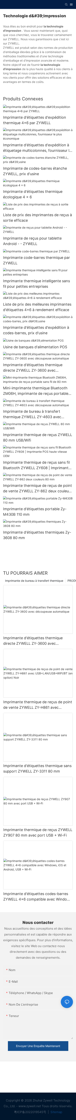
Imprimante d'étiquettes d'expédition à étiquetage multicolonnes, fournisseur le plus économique (37, 148)
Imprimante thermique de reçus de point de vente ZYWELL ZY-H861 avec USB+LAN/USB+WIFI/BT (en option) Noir (37, 705)
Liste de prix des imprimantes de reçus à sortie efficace (37, 217)
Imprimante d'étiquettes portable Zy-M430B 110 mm (34, 512)
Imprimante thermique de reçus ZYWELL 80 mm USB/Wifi (37, 437)
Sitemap (56, 1112)
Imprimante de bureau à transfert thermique (34, 580)
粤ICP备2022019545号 (30, 1112)
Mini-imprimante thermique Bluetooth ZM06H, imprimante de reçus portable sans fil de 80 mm (35, 391)
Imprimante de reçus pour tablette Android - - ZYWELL (32, 241)
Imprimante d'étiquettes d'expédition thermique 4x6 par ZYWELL (34, 120)
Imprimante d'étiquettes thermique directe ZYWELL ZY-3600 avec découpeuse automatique (32, 368)
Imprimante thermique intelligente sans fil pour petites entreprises (36, 284)
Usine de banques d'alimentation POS (35, 347)
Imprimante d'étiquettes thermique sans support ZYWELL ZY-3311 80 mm (37, 768)
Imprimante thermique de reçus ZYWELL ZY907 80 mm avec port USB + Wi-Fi (37, 832)
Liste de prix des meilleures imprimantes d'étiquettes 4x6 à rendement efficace (37, 307)
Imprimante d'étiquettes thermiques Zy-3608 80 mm (37, 535)
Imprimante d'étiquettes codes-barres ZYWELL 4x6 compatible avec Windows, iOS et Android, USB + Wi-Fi (38, 897)
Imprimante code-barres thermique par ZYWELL (36, 260)
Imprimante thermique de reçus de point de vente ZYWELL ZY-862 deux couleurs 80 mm (37, 488)
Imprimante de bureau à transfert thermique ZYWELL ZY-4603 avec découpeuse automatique (32, 414)
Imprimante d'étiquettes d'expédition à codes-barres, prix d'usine (36, 330)
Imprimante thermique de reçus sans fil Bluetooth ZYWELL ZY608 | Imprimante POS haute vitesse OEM (37, 465)
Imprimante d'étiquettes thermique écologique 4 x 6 (32, 194)
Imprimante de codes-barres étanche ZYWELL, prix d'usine (35, 171)
